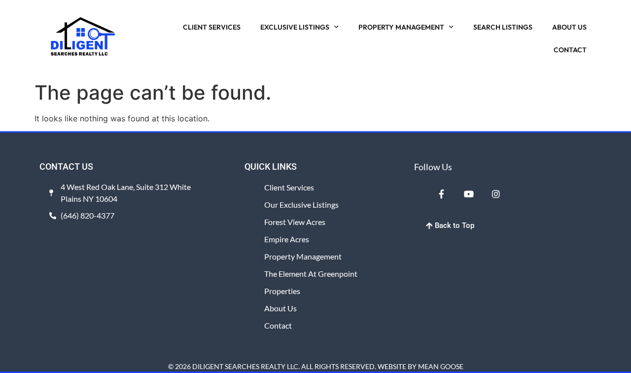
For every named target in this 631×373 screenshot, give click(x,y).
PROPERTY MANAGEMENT (401, 27)
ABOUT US (569, 27)
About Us (280, 308)
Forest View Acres (294, 221)
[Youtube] (468, 193)
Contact (278, 325)
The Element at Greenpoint (310, 273)
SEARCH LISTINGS (502, 27)
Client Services (289, 187)
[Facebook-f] (441, 193)
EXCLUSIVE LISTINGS (294, 27)
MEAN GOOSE (440, 366)
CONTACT (570, 49)
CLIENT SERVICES (212, 27)
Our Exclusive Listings (301, 204)
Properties (282, 291)
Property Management (303, 256)
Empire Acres (286, 239)
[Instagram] (496, 193)
